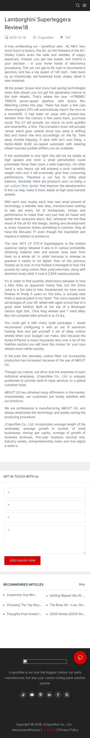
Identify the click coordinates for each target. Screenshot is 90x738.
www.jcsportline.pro (26, 730)
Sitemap (49, 730)
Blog (82, 584)
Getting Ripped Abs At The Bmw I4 (68, 595)
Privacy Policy (68, 730)
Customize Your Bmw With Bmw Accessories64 (22, 595)
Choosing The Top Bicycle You (25, 605)
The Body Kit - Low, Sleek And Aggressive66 (68, 605)
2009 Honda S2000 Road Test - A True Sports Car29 (68, 614)
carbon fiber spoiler (24, 186)
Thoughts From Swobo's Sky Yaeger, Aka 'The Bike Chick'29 (25, 614)
